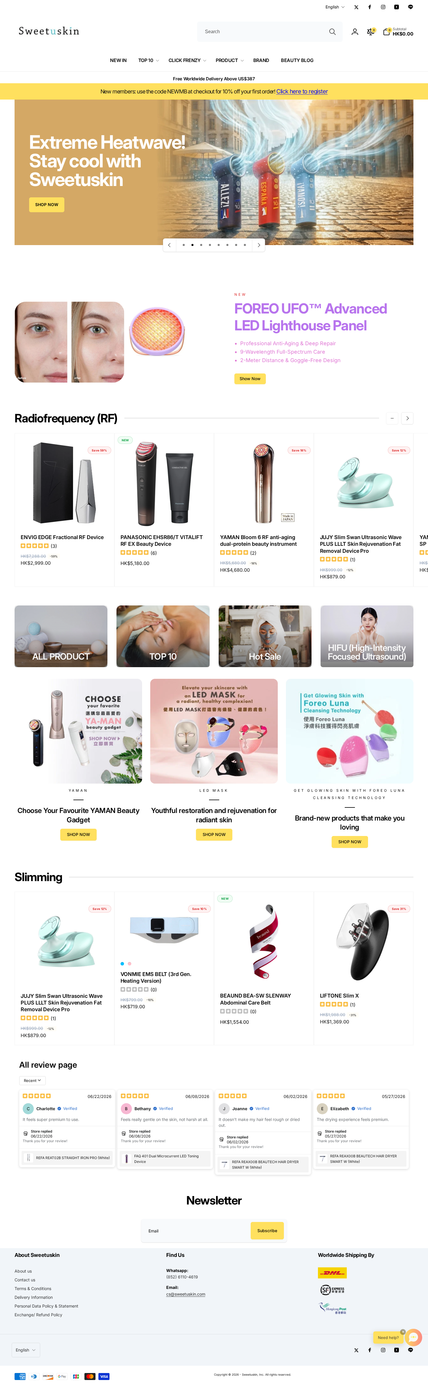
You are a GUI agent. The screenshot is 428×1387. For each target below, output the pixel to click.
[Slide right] (407, 418)
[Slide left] (392, 418)
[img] (35, 546)
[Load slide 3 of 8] (201, 245)
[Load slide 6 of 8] (227, 245)
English (332, 6)
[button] (398, 31)
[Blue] (122, 964)
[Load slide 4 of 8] (210, 245)
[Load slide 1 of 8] (183, 245)
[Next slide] (258, 245)
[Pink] (129, 964)
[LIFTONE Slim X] (364, 974)
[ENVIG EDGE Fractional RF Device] (64, 515)
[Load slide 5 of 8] (218, 245)
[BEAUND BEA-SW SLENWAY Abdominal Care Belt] (264, 974)
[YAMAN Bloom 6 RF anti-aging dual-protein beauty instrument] (264, 515)
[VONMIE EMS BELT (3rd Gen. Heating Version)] (164, 945)
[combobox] (270, 32)
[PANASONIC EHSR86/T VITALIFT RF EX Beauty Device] (164, 515)
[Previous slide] (169, 245)
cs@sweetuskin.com (185, 1294)
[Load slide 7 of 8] (236, 245)
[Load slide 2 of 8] (192, 245)
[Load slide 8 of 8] (244, 245)
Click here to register (302, 91)
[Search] (332, 32)
